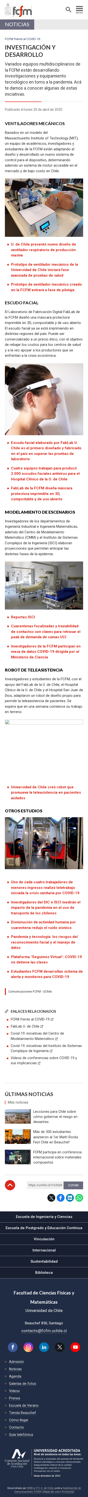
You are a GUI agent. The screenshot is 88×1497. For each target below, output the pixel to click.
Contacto (16, 1427)
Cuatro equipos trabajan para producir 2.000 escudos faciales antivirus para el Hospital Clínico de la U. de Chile (45, 473)
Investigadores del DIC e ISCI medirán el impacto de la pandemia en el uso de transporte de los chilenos (45, 907)
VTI (37, 1488)
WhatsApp (79, 1198)
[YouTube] (75, 1347)
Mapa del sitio (51, 1491)
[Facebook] (13, 1347)
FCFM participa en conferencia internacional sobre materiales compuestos (57, 1157)
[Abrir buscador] (68, 10)
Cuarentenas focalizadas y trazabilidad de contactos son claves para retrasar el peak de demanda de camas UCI (45, 631)
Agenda (15, 1376)
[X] (60, 1347)
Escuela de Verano (24, 1405)
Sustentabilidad (44, 1261)
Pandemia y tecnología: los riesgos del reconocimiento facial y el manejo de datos (44, 942)
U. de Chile (47, 1488)
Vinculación (44, 1239)
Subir (10, 1185)
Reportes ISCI (23, 617)
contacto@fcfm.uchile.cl (44, 1330)
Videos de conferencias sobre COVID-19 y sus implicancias (44, 1060)
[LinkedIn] (44, 1347)
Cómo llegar (18, 1420)
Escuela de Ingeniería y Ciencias (44, 1217)
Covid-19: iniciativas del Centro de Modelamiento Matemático (37, 1035)
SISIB (30, 1488)
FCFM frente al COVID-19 (30, 1019)
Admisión (16, 1362)
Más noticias (18, 1102)
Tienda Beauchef (22, 1413)
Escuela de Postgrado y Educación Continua (44, 1228)
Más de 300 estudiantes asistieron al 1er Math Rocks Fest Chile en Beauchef (55, 1137)
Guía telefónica (21, 1435)
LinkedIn (70, 1198)
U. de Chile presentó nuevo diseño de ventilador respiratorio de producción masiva (43, 249)
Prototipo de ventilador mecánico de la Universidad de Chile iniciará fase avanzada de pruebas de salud (44, 270)
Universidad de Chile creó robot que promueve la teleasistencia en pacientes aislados (46, 792)
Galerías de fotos (22, 1384)
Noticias (17, 24)
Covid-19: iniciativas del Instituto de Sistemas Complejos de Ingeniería (46, 1048)
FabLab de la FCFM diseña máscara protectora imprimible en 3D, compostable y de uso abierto (41, 493)
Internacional (44, 1250)
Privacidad (68, 1491)
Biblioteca (44, 1272)
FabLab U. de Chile (25, 1026)
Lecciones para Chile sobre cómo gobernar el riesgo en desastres (55, 1117)
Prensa (14, 1398)
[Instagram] (28, 1347)
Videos (14, 1391)
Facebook (61, 1198)
